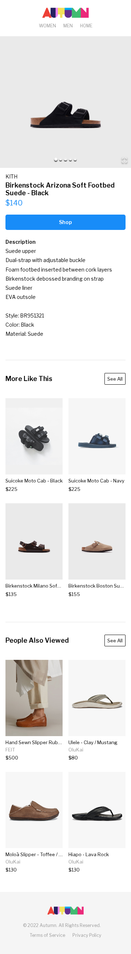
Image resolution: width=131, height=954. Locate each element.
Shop (65, 222)
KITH (11, 176)
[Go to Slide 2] (60, 159)
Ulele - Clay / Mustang (93, 742)
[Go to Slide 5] (75, 159)
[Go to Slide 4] (70, 159)
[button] (65, 102)
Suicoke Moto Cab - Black (34, 481)
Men (68, 25)
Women (47, 25)
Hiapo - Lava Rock (88, 854)
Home (86, 25)
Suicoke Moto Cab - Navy (96, 481)
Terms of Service (47, 935)
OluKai (75, 750)
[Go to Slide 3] (65, 159)
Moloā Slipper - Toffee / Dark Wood (44, 854)
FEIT (10, 750)
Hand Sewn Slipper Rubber (35, 742)
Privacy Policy (86, 935)
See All (115, 379)
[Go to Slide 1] (55, 159)
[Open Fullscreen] (124, 161)
